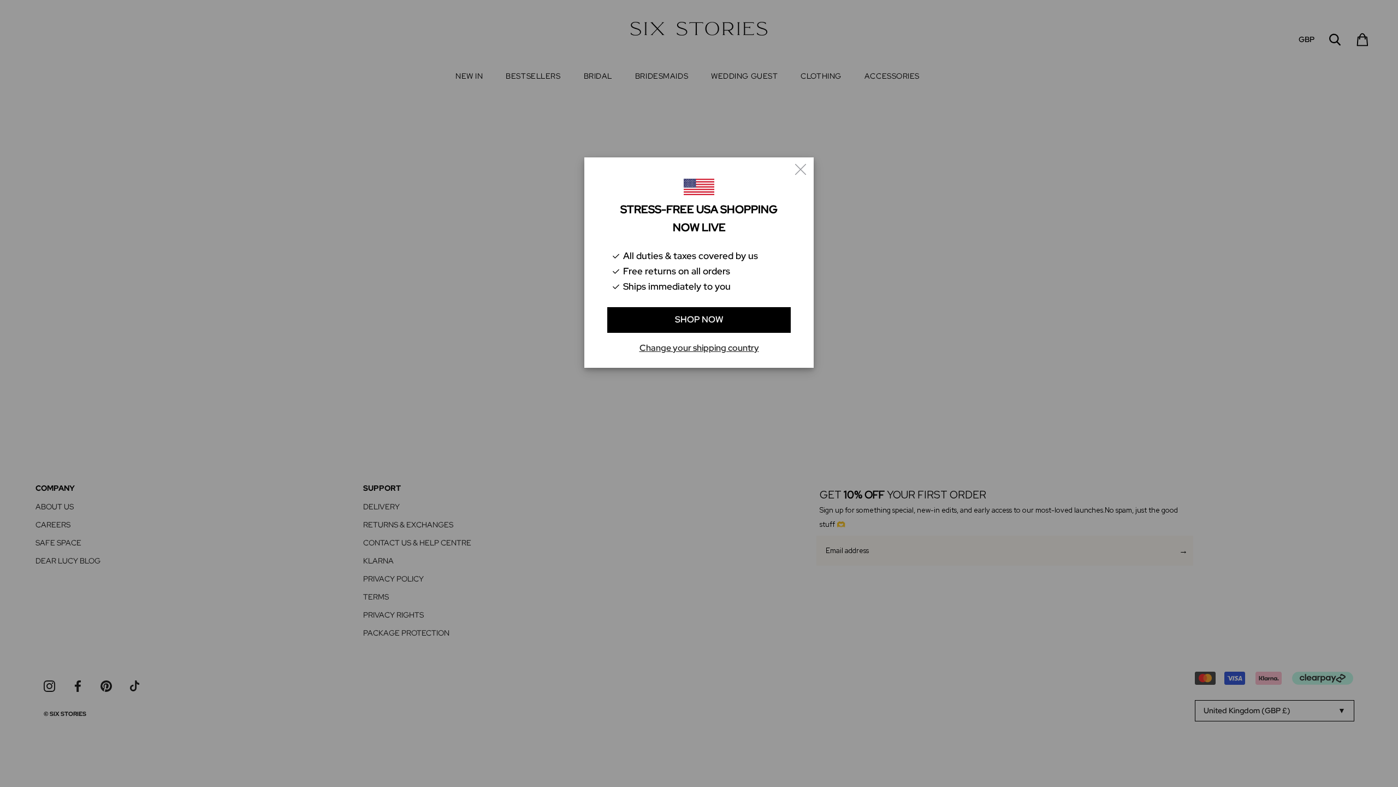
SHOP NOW (699, 319)
